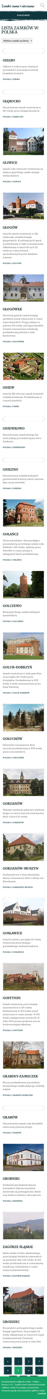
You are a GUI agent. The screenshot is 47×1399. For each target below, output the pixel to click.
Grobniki (11, 1179)
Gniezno (10, 469)
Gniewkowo (14, 428)
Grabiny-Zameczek (20, 1076)
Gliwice (10, 163)
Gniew (8, 388)
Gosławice (12, 933)
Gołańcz (11, 534)
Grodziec (11, 1322)
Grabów (10, 1117)
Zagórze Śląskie (18, 1247)
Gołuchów (12, 739)
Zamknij (42, 1393)
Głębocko (11, 101)
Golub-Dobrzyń (17, 667)
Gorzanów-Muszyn (21, 868)
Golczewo (12, 606)
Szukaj (42, 5)
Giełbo (9, 60)
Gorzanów (13, 804)
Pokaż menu (23, 15)
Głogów (10, 227)
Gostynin (12, 998)
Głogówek (12, 309)
